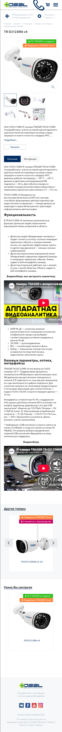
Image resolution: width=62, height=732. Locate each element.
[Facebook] (28, 704)
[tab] (12, 159)
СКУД (32, 722)
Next (53, 543)
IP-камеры (27, 24)
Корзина (48, 5)
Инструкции (30, 159)
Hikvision (41, 722)
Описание (12, 159)
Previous (9, 543)
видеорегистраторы (17, 722)
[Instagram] (40, 704)
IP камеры (22, 719)
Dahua (51, 722)
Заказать (14, 147)
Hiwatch (23, 725)
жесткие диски (37, 719)
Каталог (17, 24)
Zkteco (39, 725)
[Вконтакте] (22, 704)
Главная (7, 24)
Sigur (31, 725)
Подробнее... (10, 140)
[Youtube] (35, 704)
